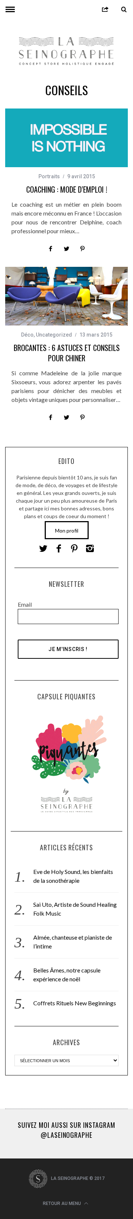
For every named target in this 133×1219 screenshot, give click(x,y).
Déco (27, 335)
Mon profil (66, 530)
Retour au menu (62, 1203)
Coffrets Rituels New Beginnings (74, 1002)
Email (25, 604)
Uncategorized (54, 335)
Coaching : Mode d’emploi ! (66, 189)
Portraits (49, 176)
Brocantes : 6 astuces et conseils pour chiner (67, 353)
